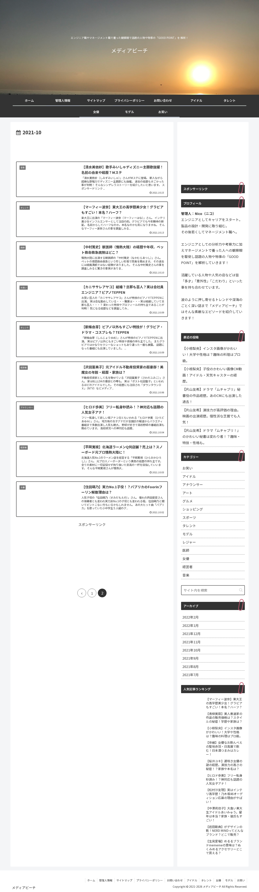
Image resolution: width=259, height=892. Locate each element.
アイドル (189, 476)
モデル (187, 533)
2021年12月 (191, 633)
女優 (185, 558)
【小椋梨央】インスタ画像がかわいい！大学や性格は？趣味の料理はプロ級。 (211, 354)
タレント (189, 525)
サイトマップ (124, 880)
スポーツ (189, 517)
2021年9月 (190, 658)
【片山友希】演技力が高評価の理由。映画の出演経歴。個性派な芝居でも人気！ (211, 416)
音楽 (185, 575)
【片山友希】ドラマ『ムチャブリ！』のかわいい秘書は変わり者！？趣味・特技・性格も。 (211, 436)
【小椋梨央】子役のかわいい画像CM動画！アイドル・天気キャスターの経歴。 (212, 375)
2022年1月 (190, 625)
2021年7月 (190, 674)
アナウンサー (192, 484)
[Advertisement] (92, 146)
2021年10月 (191, 650)
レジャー (189, 542)
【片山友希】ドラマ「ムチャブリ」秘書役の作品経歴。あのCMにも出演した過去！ (212, 395)
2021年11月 (191, 641)
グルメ (187, 500)
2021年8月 (190, 666)
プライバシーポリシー (149, 880)
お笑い (187, 468)
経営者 (187, 566)
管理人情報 (105, 880)
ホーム (91, 880)
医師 (185, 550)
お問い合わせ (175, 880)
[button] (241, 590)
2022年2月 (190, 617)
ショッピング (192, 509)
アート (187, 492)
